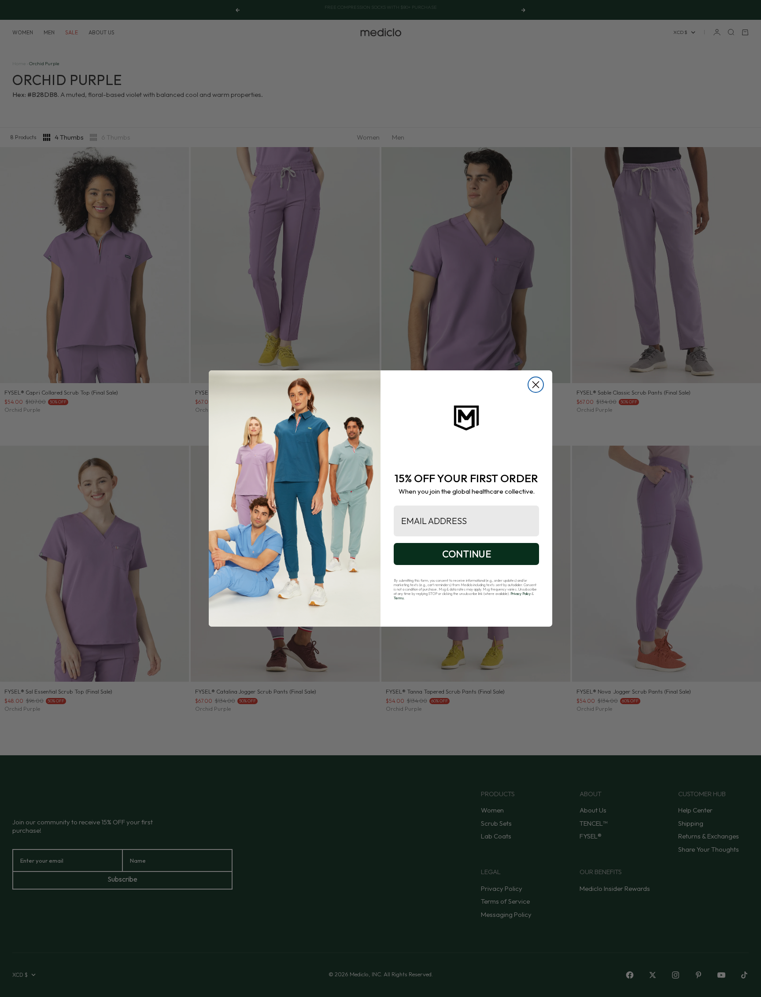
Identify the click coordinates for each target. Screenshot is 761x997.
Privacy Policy (520, 593)
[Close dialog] (535, 384)
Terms (399, 598)
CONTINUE (466, 554)
